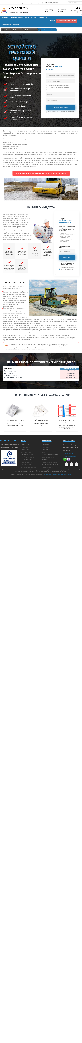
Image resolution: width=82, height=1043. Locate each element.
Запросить (67, 257)
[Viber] (68, 459)
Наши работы (45, 447)
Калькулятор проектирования (50, 464)
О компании (6, 24)
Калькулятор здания (47, 467)
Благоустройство (26, 459)
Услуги (52, 20)
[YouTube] (66, 464)
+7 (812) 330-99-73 (69, 453)
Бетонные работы (25, 449)
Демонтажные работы (27, 454)
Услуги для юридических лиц (50, 454)
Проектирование (16, 17)
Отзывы (44, 452)
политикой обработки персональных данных (68, 269)
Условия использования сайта (61, 474)
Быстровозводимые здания (66, 20)
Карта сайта (47, 474)
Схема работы (45, 449)
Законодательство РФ (48, 457)
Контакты (16, 24)
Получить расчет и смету (60, 107)
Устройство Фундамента (27, 457)
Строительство (30, 17)
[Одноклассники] (76, 464)
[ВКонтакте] (71, 464)
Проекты (4, 17)
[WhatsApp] (65, 459)
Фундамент (42, 17)
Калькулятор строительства (49, 462)
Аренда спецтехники (26, 462)
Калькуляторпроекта (62, 10)
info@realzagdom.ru (51, 3)
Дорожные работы (26, 464)
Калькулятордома (49, 10)
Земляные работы (26, 452)
